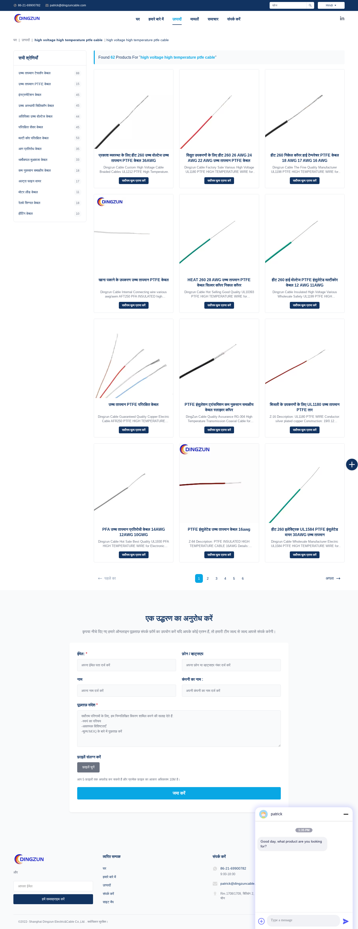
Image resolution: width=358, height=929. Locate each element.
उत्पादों (177, 19)
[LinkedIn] (342, 19)
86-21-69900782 (29, 5)
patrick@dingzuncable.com (68, 5)
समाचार (213, 19)
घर (138, 19)
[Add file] (261, 921)
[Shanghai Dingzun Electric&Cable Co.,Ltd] (26, 22)
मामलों (194, 19)
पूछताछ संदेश (87, 705)
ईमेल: (82, 654)
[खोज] (310, 5)
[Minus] (346, 814)
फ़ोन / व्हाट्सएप (192, 654)
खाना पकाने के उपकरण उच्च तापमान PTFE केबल (134, 280)
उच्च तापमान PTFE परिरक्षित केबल (134, 404)
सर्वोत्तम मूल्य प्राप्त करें (133, 180)
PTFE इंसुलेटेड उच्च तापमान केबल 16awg (219, 529)
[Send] (346, 921)
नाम (79, 679)
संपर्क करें (233, 19)
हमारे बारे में (156, 19)
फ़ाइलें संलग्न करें (89, 757)
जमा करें (179, 793)
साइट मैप (108, 902)
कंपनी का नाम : (192, 679)
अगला (330, 578)
